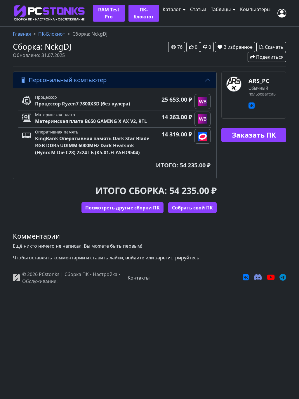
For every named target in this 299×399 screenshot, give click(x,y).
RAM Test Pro (108, 13)
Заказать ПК (254, 135)
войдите (134, 257)
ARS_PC (259, 81)
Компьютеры (255, 9)
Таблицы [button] (221, 9)
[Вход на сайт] (281, 13)
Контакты (139, 278)
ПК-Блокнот (143, 13)
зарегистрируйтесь (177, 257)
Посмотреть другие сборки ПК (122, 207)
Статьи (198, 9)
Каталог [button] (172, 9)
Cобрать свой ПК (192, 207)
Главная (22, 34)
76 (179, 47)
